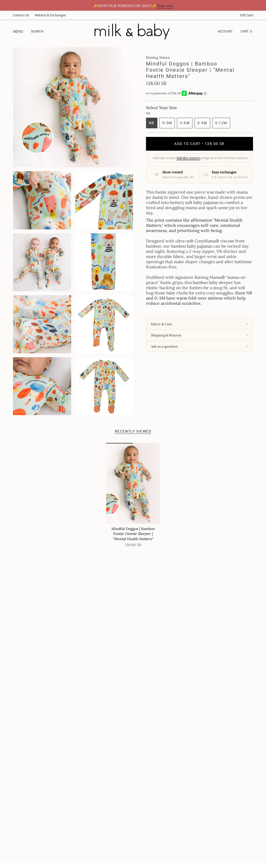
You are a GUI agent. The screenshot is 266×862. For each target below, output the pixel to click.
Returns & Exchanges (50, 15)
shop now (165, 5)
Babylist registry (189, 158)
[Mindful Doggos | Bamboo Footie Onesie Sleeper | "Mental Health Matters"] (133, 483)
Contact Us (21, 15)
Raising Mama (158, 57)
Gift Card (246, 15)
